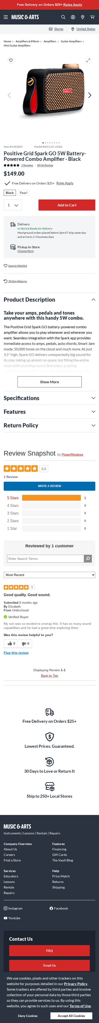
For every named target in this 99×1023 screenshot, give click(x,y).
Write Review (45, 165)
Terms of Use (80, 1006)
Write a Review (49, 486)
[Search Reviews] (88, 559)
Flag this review (16, 653)
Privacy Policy (75, 983)
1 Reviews (27, 165)
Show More (49, 382)
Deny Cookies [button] (28, 1016)
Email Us (49, 965)
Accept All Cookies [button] (71, 1016)
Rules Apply (72, 4)
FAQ (49, 951)
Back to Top (49, 675)
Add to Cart (67, 205)
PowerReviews (72, 454)
